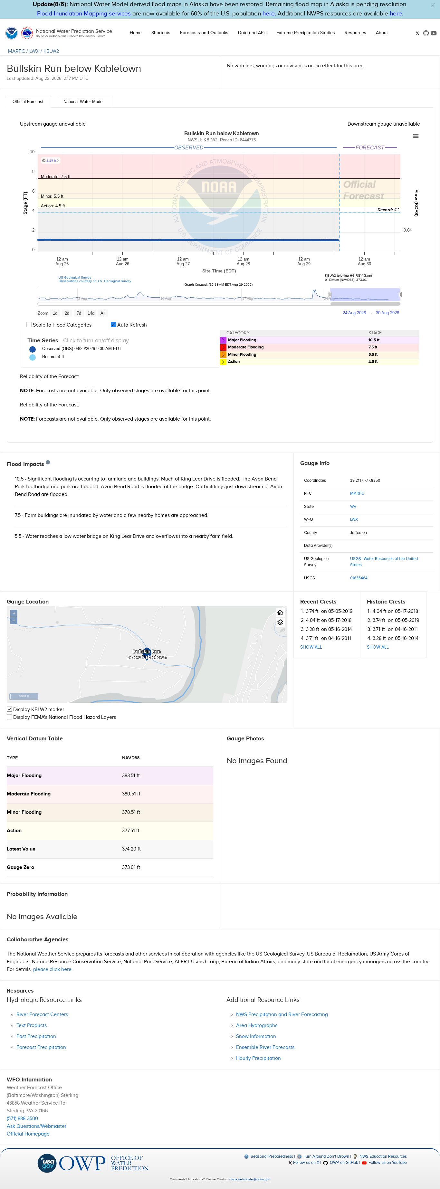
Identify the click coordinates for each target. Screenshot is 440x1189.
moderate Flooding (29, 794)
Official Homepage (28, 1134)
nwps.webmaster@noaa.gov (249, 1179)
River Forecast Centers (42, 1015)
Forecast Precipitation (41, 1047)
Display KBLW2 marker (38, 710)
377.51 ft (130, 831)
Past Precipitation (36, 1036)
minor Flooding (24, 812)
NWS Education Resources (383, 1156)
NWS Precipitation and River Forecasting (282, 1015)
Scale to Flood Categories (61, 325)
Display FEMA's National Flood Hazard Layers (64, 717)
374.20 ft (131, 849)
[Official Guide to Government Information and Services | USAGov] (47, 1162)
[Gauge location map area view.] (280, 622)
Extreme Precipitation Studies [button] (305, 32)
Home (136, 32)
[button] (433, 5)
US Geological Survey (75, 277)
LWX (34, 51)
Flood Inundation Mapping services (84, 13)
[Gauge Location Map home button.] (280, 612)
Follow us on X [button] (305, 1162)
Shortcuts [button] (160, 32)
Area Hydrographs (256, 1026)
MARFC (16, 51)
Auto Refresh (131, 325)
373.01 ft (131, 867)
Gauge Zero (20, 867)
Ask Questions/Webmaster (36, 1126)
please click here (52, 969)
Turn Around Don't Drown (326, 1156)
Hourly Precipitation (258, 1058)
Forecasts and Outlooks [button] (204, 32)
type (12, 758)
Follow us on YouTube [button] (387, 1162)
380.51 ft (131, 794)
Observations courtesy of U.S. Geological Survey (95, 281)
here (269, 13)
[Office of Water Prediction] (104, 1162)
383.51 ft (131, 776)
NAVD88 (131, 758)
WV (353, 506)
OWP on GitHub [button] (343, 1162)
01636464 (359, 578)
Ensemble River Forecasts (265, 1047)
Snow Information (256, 1036)
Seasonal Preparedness (271, 1156)
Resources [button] (355, 32)
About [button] (382, 32)
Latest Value (21, 849)
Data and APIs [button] (252, 32)
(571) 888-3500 (22, 1119)
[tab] (29, 102)
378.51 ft (131, 812)
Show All (311, 647)
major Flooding (24, 776)
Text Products (31, 1026)
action (14, 831)
